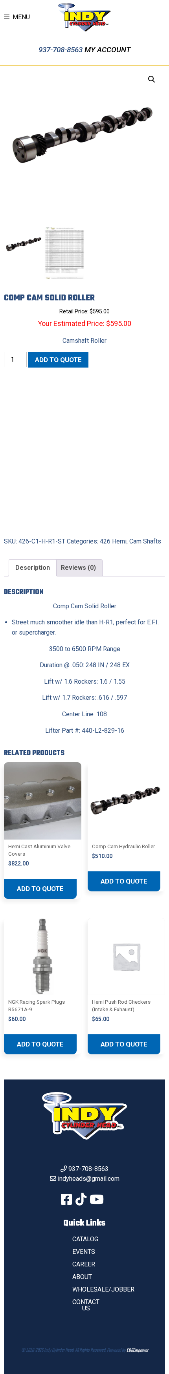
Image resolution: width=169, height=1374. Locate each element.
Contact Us (85, 1305)
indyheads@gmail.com (88, 1178)
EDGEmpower (137, 1350)
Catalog (85, 1239)
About (82, 1277)
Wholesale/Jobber (103, 1289)
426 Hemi (113, 541)
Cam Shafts (145, 541)
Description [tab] (32, 567)
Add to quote (58, 360)
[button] (152, 79)
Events (83, 1251)
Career (83, 1264)
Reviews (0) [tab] (78, 567)
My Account (107, 49)
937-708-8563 (61, 49)
